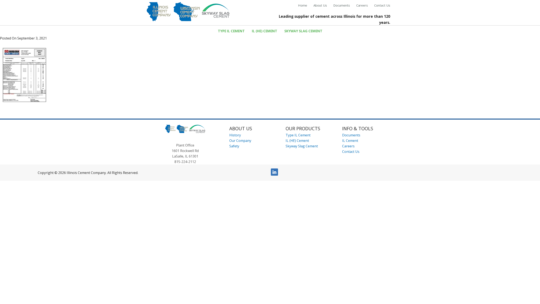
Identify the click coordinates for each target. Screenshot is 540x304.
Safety (234, 146)
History (235, 135)
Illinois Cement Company (188, 11)
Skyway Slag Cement (302, 146)
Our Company (240, 140)
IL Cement (350, 140)
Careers (348, 146)
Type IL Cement (298, 135)
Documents (351, 135)
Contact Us (350, 151)
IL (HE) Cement (297, 140)
